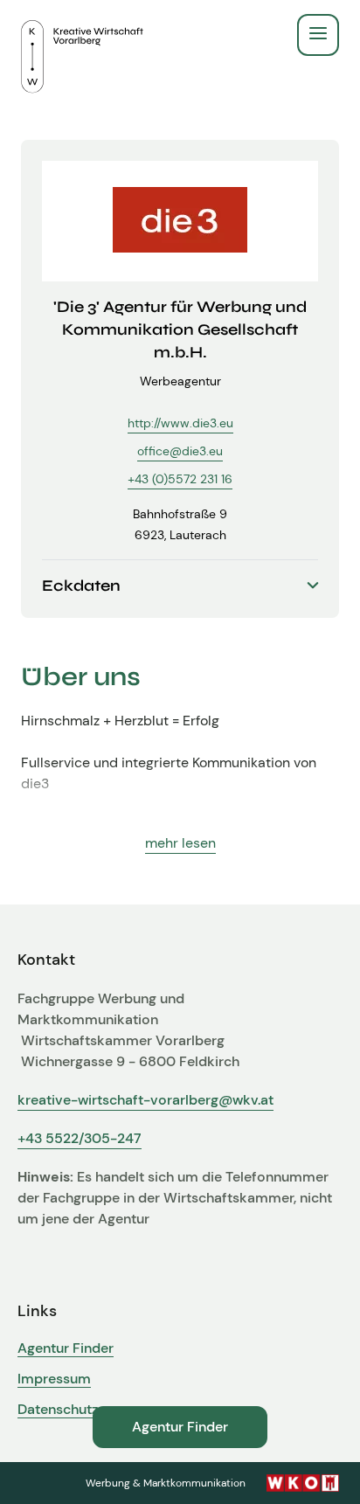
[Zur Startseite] (82, 35)
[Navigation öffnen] (318, 35)
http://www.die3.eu (180, 423)
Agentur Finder (65, 1348)
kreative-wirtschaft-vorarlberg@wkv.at (145, 1100)
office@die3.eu (180, 451)
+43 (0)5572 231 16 (180, 479)
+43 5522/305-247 (79, 1138)
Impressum (54, 1379)
